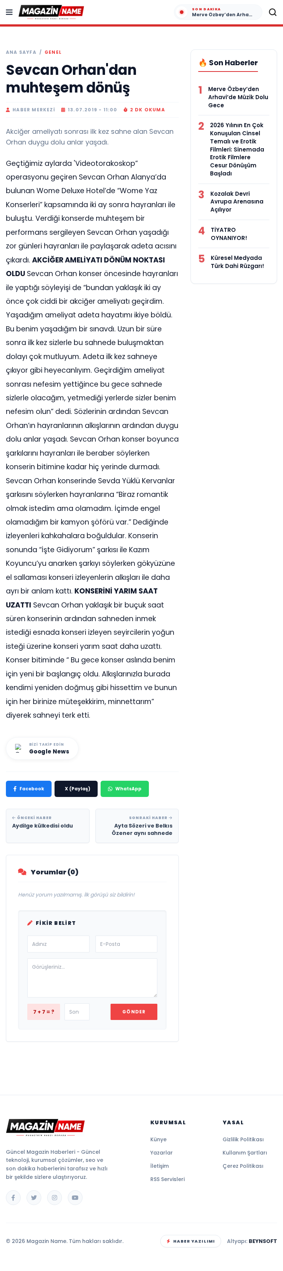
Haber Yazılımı (194, 1241)
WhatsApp (128, 789)
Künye (158, 1139)
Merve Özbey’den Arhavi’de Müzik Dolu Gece (238, 97)
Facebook (32, 789)
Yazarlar (161, 1152)
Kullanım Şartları (245, 1152)
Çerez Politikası (243, 1166)
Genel (53, 52)
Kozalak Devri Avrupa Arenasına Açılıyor (236, 202)
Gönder (134, 1012)
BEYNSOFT (263, 1241)
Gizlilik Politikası (243, 1139)
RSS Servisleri (167, 1179)
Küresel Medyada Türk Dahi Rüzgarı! (237, 262)
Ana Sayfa (21, 52)
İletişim (159, 1166)
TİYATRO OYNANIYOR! (229, 234)
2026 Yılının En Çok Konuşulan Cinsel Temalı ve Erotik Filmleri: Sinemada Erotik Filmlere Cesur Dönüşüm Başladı (237, 149)
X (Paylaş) (77, 789)
